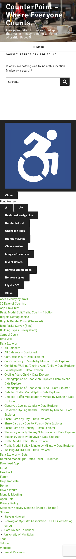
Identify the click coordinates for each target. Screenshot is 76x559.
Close (9, 195)
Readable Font (15, 223)
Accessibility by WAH (14, 299)
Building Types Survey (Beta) (18, 330)
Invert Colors (14, 261)
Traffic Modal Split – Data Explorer (26, 441)
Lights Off (12, 285)
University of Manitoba (19, 534)
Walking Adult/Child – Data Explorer (27, 450)
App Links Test (9, 308)
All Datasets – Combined (20, 352)
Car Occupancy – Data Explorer (24, 357)
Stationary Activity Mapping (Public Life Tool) (29, 508)
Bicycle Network (14, 516)
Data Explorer (8, 343)
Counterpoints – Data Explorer (23, 370)
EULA (3, 468)
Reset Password (15, 552)
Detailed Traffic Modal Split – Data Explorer (32, 392)
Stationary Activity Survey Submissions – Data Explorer (40, 432)
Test (3, 539)
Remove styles (14, 277)
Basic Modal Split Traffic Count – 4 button (26, 312)
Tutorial (4, 543)
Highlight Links (15, 238)
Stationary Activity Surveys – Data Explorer (32, 437)
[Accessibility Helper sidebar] (38, 156)
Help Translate (9, 481)
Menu (40, 46)
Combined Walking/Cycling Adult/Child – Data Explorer (39, 365)
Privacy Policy (9, 503)
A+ (21, 207)
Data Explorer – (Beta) (14, 454)
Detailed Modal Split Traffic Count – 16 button (29, 459)
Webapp (5, 548)
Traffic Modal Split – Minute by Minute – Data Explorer (39, 445)
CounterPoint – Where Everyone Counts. (34, 15)
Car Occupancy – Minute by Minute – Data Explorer (37, 361)
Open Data (6, 499)
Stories (4, 512)
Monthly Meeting (11, 494)
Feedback (6, 472)
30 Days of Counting (13, 303)
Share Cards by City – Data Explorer (27, 419)
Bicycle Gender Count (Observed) (21, 321)
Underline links (15, 230)
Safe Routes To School (19, 530)
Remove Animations (18, 269)
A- (6, 207)
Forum (4, 477)
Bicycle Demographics (14, 317)
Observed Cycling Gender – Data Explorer (31, 405)
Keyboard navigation (19, 215)
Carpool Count (9, 334)
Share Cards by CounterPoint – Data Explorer (33, 423)
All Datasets (12, 348)
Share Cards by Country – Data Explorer (29, 428)
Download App (9, 463)
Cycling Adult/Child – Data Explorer (27, 374)
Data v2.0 (6, 339)
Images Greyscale (17, 254)
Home (4, 485)
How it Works (8, 490)
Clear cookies (14, 246)
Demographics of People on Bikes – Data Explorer (37, 388)
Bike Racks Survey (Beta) (16, 326)
